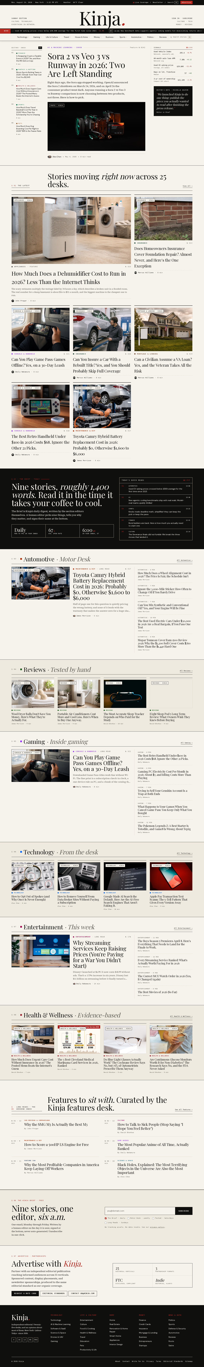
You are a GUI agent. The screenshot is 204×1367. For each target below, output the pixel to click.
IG (19, 1340)
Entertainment (86, 1320)
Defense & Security (177, 1328)
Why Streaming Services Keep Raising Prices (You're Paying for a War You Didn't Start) (99, 954)
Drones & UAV (57, 1337)
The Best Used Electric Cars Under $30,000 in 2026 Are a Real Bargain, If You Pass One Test (164, 624)
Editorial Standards (173, 1361)
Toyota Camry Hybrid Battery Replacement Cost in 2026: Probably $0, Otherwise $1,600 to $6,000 (101, 586)
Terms (158, 1361)
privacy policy (157, 1227)
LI (25, 1340)
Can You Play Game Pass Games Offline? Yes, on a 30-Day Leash (101, 762)
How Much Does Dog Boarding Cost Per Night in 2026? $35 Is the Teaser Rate (28, 128)
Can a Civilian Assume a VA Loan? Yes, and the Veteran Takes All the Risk (163, 365)
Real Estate (115, 1324)
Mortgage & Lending (148, 1333)
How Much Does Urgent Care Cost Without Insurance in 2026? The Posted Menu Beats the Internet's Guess (28, 92)
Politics (172, 1320)
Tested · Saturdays (164, 1218)
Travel (82, 1337)
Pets (82, 1345)
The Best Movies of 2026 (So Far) (157, 992)
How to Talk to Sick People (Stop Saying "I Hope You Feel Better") (150, 1126)
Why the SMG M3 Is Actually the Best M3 (56, 1124)
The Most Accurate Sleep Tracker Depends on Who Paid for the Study (124, 717)
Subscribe (187, 18)
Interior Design (116, 1344)
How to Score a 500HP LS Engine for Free (56, 1144)
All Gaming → (186, 743)
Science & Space (58, 1333)
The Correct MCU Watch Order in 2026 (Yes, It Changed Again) (164, 977)
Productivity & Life (88, 1350)
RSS (36, 1340)
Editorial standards (54, 1293)
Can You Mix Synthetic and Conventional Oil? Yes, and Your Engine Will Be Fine (163, 606)
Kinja (102, 18)
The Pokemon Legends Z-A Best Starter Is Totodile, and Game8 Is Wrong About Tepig (164, 827)
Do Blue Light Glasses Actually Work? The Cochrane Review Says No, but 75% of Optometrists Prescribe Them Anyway (124, 1064)
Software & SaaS (58, 1328)
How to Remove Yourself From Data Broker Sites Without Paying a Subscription (78, 899)
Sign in (175, 18)
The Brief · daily (116, 1218)
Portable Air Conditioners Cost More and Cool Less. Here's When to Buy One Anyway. (78, 717)
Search (172, 2)
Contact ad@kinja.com (82, 1293)
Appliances (115, 1340)
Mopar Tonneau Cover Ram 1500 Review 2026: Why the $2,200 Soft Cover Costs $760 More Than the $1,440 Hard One (164, 643)
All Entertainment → (183, 928)
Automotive (174, 1333)
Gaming (54, 1341)
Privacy (150, 1361)
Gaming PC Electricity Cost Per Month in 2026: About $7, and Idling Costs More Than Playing (164, 775)
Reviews (163, 37)
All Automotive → (184, 560)
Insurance (143, 1328)
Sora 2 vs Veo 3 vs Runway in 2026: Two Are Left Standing (86, 64)
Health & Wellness (88, 1333)
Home (112, 1320)
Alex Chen (57, 157)
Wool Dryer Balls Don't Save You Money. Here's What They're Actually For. (31, 717)
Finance (142, 1320)
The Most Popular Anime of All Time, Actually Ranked (153, 1146)
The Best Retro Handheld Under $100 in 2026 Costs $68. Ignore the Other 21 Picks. (41, 442)
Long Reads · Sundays (118, 1222)
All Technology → (184, 853)
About (117, 1361)
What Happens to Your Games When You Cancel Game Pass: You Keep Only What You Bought (165, 810)
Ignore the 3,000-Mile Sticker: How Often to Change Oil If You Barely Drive (164, 590)
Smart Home (115, 1336)
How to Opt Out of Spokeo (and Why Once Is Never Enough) (31, 897)
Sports (172, 1324)
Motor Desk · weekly (140, 1218)
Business (143, 1337)
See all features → (183, 1110)
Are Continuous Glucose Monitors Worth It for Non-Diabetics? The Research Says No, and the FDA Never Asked (171, 1064)
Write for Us (138, 1361)
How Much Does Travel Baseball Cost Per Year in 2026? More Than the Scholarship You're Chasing (28, 111)
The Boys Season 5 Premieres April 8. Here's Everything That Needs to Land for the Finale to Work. (164, 944)
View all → (187, 186)
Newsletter (158, 2)
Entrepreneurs (145, 1341)
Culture (83, 1324)
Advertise (186, 2)
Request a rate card (25, 1293)
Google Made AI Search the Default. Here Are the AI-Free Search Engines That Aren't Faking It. (121, 900)
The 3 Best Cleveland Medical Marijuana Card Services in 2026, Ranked (78, 1062)
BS (30, 1340)
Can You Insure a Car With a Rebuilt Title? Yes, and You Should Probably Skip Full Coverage (101, 365)
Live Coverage (141, 2)
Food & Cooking (87, 1328)
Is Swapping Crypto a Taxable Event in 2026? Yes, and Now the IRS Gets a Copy (28, 58)
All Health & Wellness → (181, 1016)
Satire (171, 1345)
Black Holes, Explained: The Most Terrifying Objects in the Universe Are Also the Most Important (152, 1168)
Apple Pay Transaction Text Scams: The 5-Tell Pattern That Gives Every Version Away (168, 899)
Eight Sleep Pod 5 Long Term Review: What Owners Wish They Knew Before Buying (170, 717)
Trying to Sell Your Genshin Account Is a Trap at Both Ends (162, 792)
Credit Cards (145, 1324)
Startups (143, 1345)
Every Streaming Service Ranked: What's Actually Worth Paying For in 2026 (162, 961)
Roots (171, 1341)
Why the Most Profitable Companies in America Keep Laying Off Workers (61, 1166)
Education (84, 1341)
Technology (56, 1320)
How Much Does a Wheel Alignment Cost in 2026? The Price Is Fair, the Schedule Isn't (164, 574)
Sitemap (188, 1361)
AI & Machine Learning (60, 1324)
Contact (126, 1361)
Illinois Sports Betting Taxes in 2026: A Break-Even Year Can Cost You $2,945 (29, 74)
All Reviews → (186, 671)
